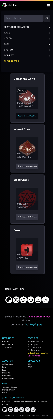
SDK (30, 367)
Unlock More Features (38, 353)
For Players (33, 344)
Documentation (9, 344)
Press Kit (6, 372)
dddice (7, 415)
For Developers (34, 350)
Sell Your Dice (34, 355)
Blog (4, 367)
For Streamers (34, 347)
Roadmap (6, 375)
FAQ (4, 370)
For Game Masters (36, 341)
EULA (4, 392)
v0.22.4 (25, 415)
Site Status (7, 347)
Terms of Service (9, 387)
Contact (5, 341)
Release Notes (9, 378)
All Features (7, 364)
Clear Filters (11, 61)
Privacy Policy (8, 390)
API (29, 364)
